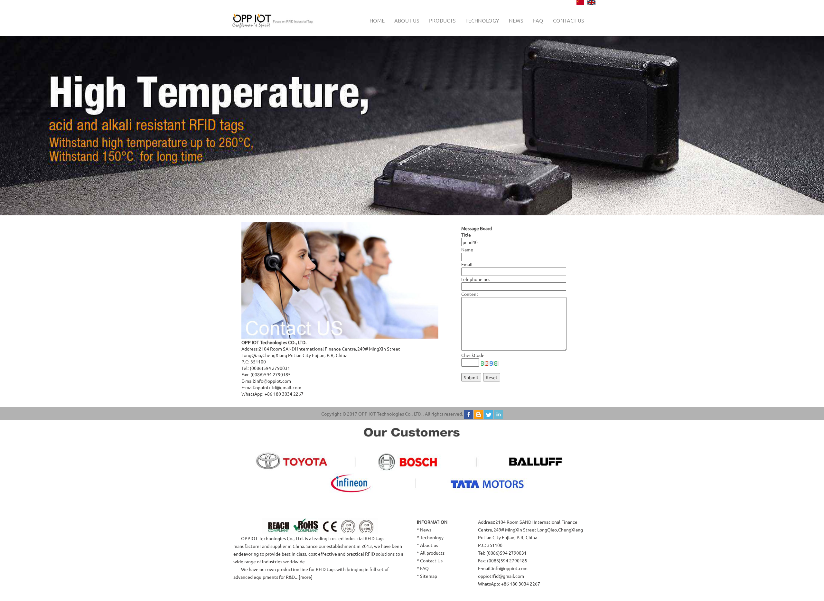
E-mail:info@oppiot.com (503, 568)
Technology (482, 20)
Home (377, 20)
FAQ (538, 20)
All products (432, 553)
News (516, 20)
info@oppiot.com (273, 381)
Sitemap (428, 576)
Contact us (568, 20)
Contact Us (431, 560)
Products (442, 20)
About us (406, 20)
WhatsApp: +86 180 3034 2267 (509, 584)
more (305, 577)
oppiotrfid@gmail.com (278, 387)
